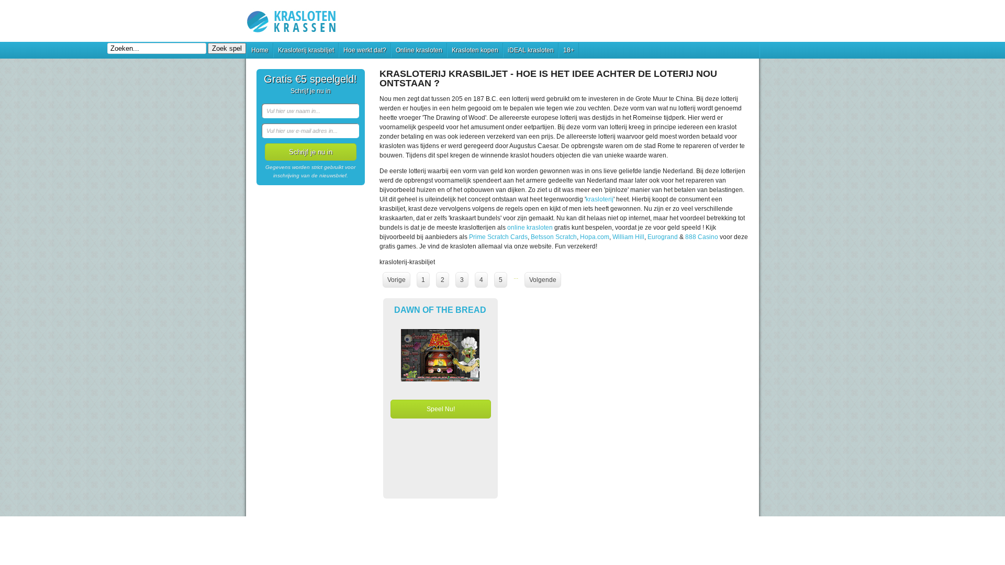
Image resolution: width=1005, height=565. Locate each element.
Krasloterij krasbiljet (306, 50)
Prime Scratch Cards (498, 237)
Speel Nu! (441, 409)
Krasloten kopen (475, 50)
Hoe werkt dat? (364, 50)
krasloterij (599, 199)
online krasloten (530, 227)
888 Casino (701, 237)
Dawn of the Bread (440, 310)
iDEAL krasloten (531, 50)
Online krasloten (419, 50)
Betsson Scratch (554, 237)
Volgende (542, 280)
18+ (568, 50)
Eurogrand (662, 237)
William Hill (628, 237)
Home (260, 50)
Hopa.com (594, 237)
